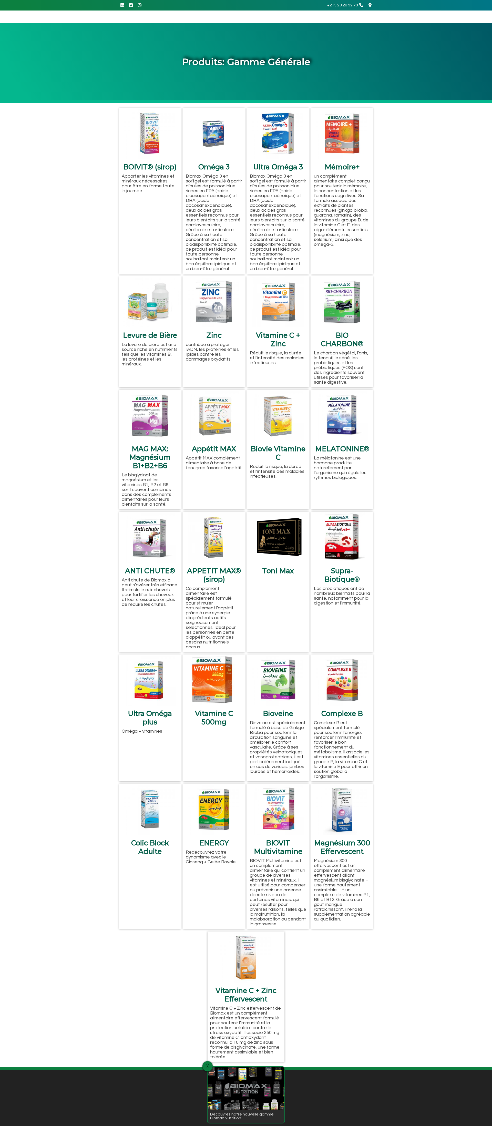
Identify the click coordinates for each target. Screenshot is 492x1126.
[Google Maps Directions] (370, 5)
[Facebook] (131, 5)
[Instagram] (139, 5)
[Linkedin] (122, 5)
